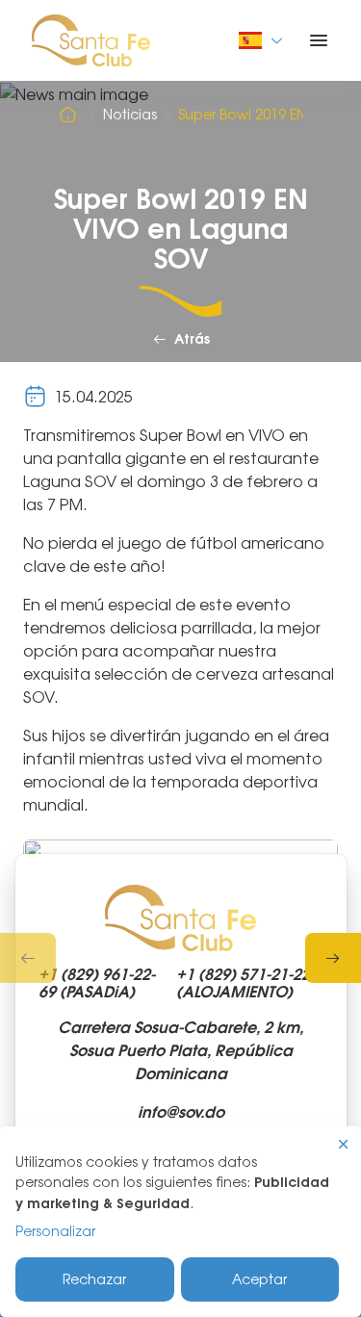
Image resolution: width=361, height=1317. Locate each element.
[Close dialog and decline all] (343, 1143)
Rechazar (94, 1279)
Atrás (192, 339)
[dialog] (180, 1221)
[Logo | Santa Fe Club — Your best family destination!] (91, 38)
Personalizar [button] (55, 1231)
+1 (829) (97, 983)
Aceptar (259, 1279)
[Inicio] (70, 114)
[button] (28, 958)
